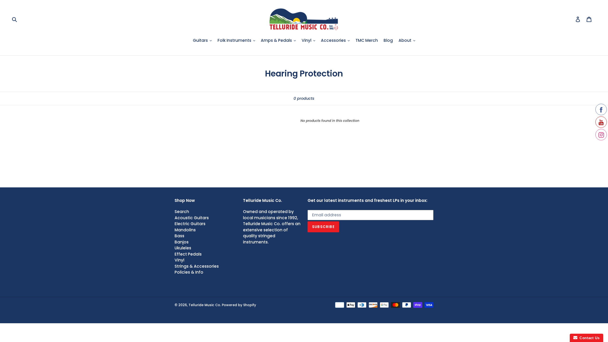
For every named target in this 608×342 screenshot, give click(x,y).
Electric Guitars (190, 224)
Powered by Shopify (239, 305)
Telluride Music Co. (205, 305)
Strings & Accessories (197, 266)
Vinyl (179, 260)
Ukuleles (183, 248)
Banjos (182, 242)
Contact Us (588, 338)
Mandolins (185, 230)
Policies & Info (189, 272)
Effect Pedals (188, 254)
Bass (179, 236)
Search (182, 211)
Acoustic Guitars (192, 218)
